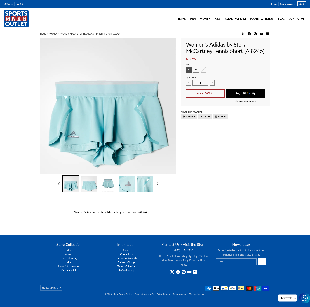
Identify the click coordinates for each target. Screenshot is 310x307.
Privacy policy (179, 294)
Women (53, 34)
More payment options (245, 101)
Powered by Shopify (144, 294)
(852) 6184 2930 (183, 250)
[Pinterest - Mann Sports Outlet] (255, 33)
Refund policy (163, 294)
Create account (287, 4)
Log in (274, 4)
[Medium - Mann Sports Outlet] (267, 33)
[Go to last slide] (58, 183)
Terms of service (196, 294)
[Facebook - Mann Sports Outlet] (249, 33)
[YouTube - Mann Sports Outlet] (261, 33)
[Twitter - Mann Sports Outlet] (243, 33)
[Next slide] (157, 183)
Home (43, 34)
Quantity (191, 77)
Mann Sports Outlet (122, 294)
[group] (70, 183)
